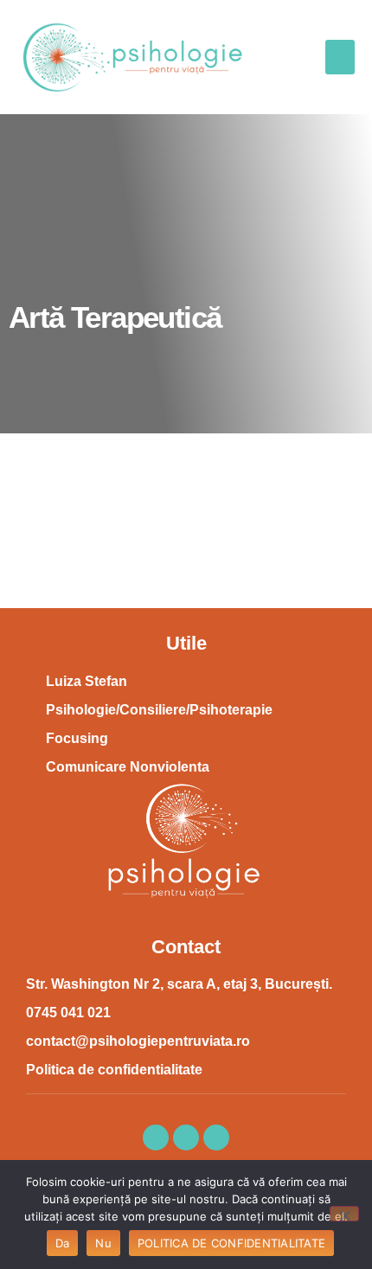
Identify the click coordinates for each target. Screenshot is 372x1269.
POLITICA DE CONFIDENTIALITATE (231, 1243)
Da (62, 1243)
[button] (340, 57)
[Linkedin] (186, 1137)
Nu (103, 1243)
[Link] (216, 1137)
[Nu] (344, 1213)
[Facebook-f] (156, 1137)
